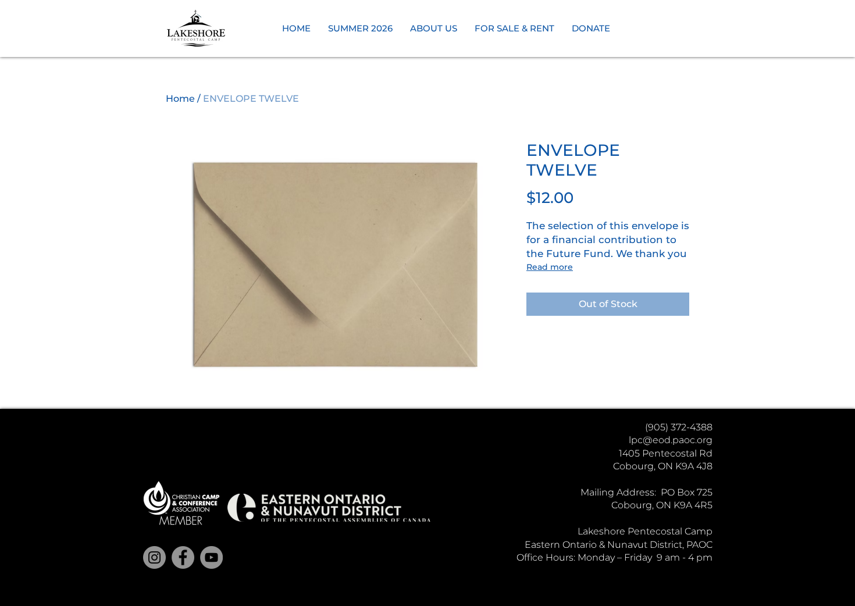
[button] (360, 28)
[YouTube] (211, 557)
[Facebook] (183, 557)
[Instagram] (154, 557)
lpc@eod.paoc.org (670, 439)
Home (180, 98)
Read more (549, 267)
